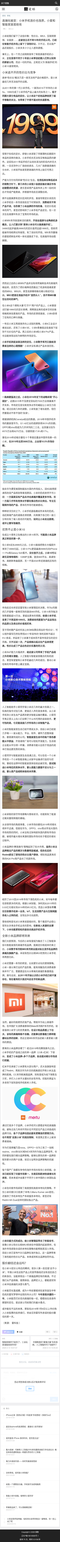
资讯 (4, 16)
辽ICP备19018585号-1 (30, 1536)
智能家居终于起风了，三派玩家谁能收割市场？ (15, 1343)
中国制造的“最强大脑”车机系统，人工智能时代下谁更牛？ (45, 1343)
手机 (8, 16)
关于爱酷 (5, 3)
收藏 (20, 1332)
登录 (30, 1388)
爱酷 (37, 1532)
